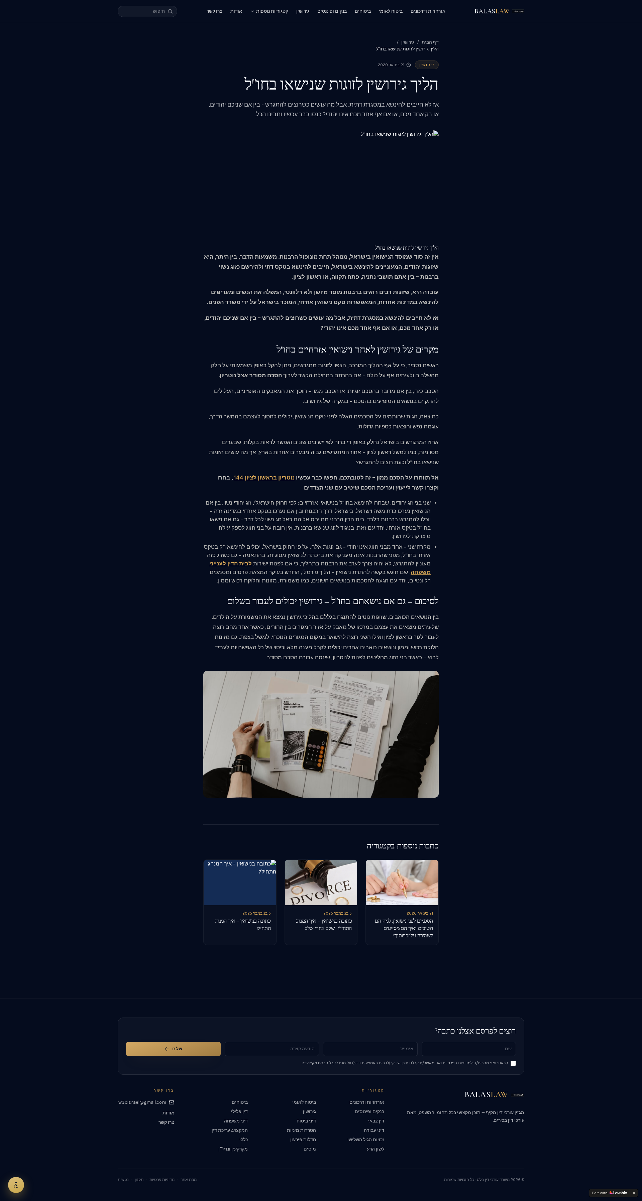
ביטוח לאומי (391, 11)
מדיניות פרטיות (162, 1179)
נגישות (123, 1179)
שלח (177, 1049)
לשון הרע (375, 1149)
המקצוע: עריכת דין (230, 1130)
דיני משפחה (236, 1121)
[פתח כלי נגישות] (16, 1185)
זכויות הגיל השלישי (365, 1140)
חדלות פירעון (303, 1140)
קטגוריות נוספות (272, 11)
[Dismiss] (634, 1193)
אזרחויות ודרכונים (428, 11)
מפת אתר (189, 1179)
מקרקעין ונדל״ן (233, 1149)
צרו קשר (214, 11)
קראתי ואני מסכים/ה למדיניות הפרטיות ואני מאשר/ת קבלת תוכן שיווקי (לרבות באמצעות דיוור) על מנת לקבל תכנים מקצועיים (405, 1063)
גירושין (302, 11)
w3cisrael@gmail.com (142, 1102)
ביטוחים (363, 11)
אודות (236, 11)
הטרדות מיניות (301, 1130)
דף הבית (430, 42)
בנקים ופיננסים (332, 11)
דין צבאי (376, 1121)
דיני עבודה (374, 1130)
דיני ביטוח (306, 1121)
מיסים (310, 1149)
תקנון (139, 1179)
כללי (243, 1140)
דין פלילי (239, 1111)
